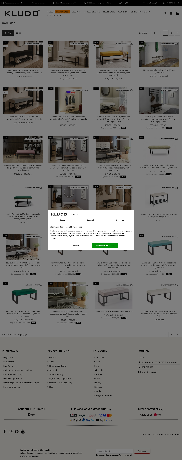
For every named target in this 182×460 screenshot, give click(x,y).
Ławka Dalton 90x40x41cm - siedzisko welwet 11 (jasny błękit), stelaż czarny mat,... (68, 265)
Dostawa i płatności (12, 378)
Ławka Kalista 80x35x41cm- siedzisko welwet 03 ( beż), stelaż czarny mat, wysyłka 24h (114, 167)
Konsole (98, 374)
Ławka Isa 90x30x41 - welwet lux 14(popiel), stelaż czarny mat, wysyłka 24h (23, 117)
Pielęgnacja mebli (103, 395)
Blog (51, 387)
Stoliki (97, 361)
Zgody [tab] (62, 220)
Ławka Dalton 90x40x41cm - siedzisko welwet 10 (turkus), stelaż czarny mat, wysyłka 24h (114, 265)
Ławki (97, 378)
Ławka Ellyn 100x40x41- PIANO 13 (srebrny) (113, 311)
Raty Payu (8, 366)
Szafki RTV (99, 357)
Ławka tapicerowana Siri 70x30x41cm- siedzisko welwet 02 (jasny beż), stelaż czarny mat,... (68, 72)
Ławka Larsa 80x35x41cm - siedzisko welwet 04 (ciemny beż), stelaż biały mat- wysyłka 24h (68, 167)
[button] (50, 11)
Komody (98, 387)
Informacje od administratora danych (21, 382)
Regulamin (8, 361)
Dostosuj (76, 245)
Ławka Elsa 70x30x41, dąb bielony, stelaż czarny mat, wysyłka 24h (159, 215)
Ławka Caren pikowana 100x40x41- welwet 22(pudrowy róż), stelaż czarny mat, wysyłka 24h (23, 167)
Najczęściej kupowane (60, 378)
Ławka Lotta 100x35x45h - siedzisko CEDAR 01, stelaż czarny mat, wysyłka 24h (158, 166)
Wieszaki (98, 370)
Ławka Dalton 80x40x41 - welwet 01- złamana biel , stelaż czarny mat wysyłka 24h (159, 313)
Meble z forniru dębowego (61, 382)
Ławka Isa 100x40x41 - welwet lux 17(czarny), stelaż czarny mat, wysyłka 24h (23, 71)
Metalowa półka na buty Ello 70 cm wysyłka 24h (159, 71)
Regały (97, 391)
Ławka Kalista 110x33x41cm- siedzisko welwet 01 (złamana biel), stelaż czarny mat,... (23, 265)
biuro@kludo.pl (149, 372)
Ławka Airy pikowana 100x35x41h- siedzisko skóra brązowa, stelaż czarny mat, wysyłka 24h (158, 119)
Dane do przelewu (11, 387)
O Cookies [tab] (120, 220)
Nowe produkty (56, 374)
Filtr (9, 33)
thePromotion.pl (172, 434)
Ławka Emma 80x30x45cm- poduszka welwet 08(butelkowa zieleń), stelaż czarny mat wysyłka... (23, 216)
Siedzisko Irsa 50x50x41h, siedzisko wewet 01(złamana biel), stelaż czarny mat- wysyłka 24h (113, 119)
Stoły (96, 366)
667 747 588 (147, 367)
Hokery (97, 382)
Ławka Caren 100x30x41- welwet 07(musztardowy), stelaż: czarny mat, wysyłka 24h (113, 72)
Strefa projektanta (57, 366)
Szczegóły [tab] (91, 220)
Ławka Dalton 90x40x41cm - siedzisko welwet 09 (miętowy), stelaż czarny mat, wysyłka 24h (159, 265)
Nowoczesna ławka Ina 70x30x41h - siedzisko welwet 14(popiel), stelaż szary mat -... (68, 313)
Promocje (53, 370)
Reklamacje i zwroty (13, 374)
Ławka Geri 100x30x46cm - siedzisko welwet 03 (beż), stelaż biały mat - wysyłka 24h (68, 119)
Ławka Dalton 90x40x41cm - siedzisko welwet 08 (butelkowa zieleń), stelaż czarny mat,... (23, 313)
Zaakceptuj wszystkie (105, 245)
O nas (51, 361)
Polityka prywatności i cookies (17, 370)
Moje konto (8, 357)
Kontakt (53, 357)
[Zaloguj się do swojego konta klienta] (171, 13)
